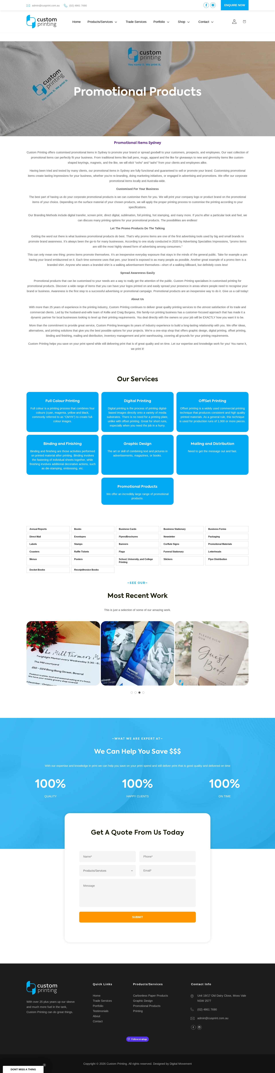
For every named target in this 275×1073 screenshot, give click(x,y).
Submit (137, 917)
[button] (103, 22)
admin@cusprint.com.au (46, 5)
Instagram (199, 1027)
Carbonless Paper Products (150, 995)
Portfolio (98, 1005)
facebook (193, 1027)
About (96, 1016)
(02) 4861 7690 (78, 5)
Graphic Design (143, 1000)
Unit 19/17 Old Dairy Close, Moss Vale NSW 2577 (221, 998)
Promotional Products (146, 1005)
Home (96, 995)
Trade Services (102, 1000)
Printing (138, 1011)
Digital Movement (181, 1063)
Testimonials (100, 1011)
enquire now (234, 5)
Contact (98, 1021)
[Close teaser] (44, 1065)
